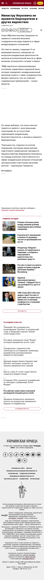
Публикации (15, 8)
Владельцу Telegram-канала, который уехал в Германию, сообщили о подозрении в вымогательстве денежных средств (29, 253)
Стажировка (24, 479)
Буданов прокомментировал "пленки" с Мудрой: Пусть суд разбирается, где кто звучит (29, 282)
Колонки (33, 8)
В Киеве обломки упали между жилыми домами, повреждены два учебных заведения (29, 225)
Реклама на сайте (18, 468)
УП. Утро (25, 8)
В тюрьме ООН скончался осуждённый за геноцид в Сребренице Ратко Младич (22, 382)
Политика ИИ (13, 473)
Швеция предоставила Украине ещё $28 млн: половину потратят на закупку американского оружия (20, 363)
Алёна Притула (30, 557)
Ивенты (29, 468)
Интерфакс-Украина (16, 518)
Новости (5, 8)
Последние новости (13, 322)
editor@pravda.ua (28, 559)
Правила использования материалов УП (21, 471)
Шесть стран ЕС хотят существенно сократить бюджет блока (20, 373)
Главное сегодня (10, 219)
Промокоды (35, 479)
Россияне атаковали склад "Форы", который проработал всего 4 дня (20, 341)
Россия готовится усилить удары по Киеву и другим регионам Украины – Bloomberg (29, 268)
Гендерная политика (27, 473)
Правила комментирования (12, 210)
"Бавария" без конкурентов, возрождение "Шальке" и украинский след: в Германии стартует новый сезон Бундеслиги (21, 330)
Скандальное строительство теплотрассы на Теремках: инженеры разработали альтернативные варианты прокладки (21, 351)
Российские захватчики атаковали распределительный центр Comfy (19, 392)
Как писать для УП (11, 479)
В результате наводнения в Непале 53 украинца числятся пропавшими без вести (29, 238)
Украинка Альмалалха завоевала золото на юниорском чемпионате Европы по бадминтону (20, 401)
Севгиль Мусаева (29, 555)
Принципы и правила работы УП (22, 476)
